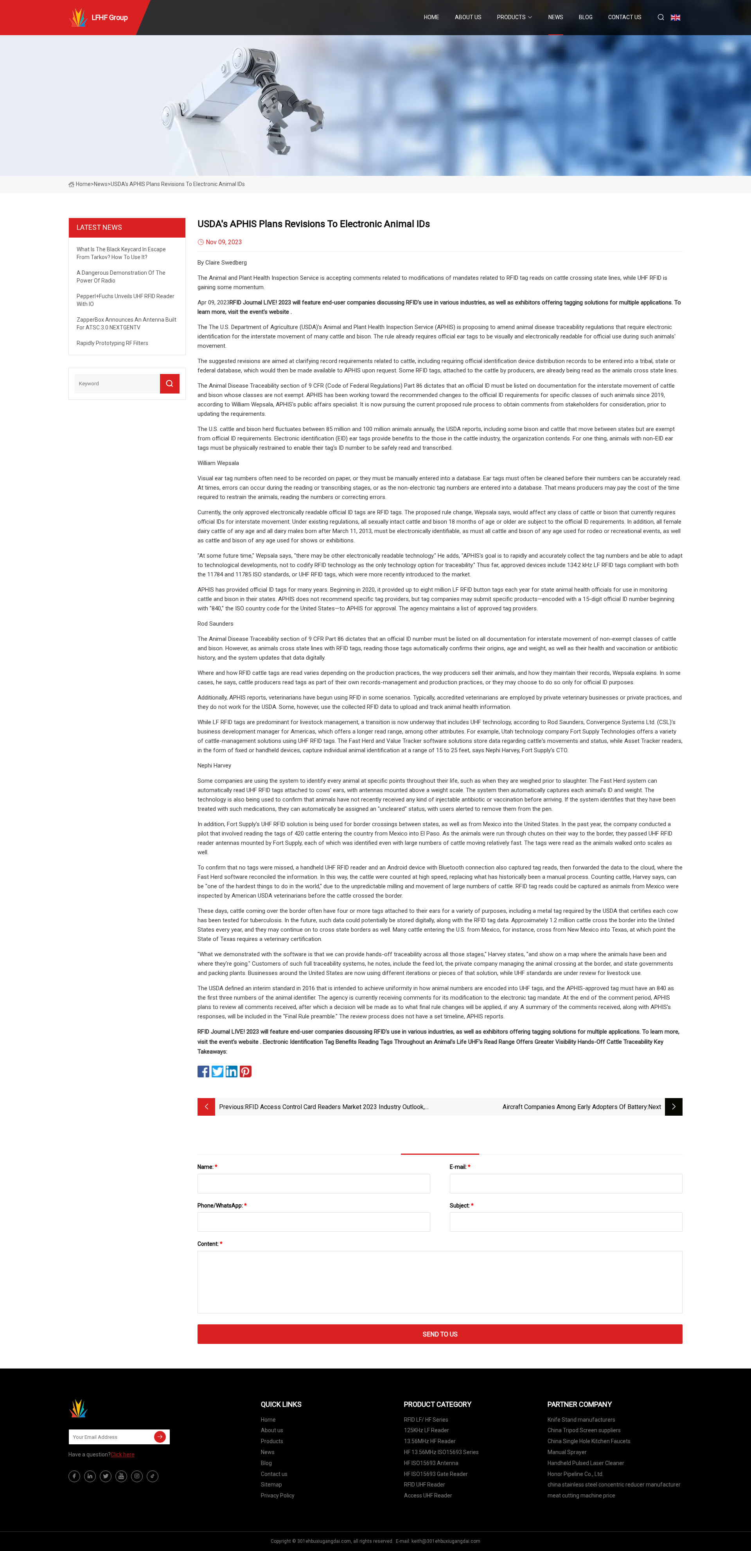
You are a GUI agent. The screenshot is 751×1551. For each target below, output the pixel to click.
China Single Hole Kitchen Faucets (589, 1441)
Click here (123, 1454)
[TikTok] (152, 1476)
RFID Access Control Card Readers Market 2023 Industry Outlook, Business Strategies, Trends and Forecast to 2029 (335, 1107)
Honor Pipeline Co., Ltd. (576, 1474)
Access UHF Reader (428, 1495)
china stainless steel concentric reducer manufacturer (614, 1484)
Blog (586, 17)
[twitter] (105, 1476)
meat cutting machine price (581, 1495)
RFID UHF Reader (424, 1484)
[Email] (160, 1437)
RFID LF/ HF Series (426, 1420)
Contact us (624, 17)
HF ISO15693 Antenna (431, 1463)
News (555, 17)
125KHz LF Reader (426, 1430)
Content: (210, 1244)
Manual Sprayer (567, 1452)
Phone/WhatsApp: (222, 1205)
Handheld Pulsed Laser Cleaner (586, 1463)
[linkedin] (90, 1476)
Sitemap (271, 1484)
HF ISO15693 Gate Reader (436, 1474)
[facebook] (74, 1476)
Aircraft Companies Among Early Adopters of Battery (575, 1107)
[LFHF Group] (107, 1408)
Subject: (462, 1205)
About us (468, 17)
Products (511, 17)
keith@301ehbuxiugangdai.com (445, 1541)
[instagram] (137, 1476)
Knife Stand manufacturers (581, 1420)
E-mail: (460, 1167)
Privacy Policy (278, 1495)
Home (431, 17)
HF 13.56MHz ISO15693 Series (441, 1452)
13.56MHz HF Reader (430, 1441)
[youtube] (121, 1476)
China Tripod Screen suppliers (584, 1430)
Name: (207, 1167)
